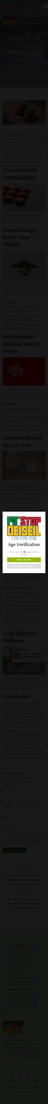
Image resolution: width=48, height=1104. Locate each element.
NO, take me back (24, 566)
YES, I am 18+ (24, 560)
